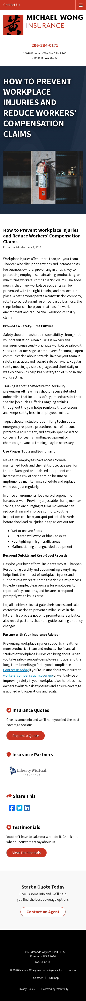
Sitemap (54, 978)
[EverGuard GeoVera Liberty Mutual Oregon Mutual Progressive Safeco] (28, 770)
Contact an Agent (43, 911)
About (73, 970)
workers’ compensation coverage (28, 675)
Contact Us (11, 5)
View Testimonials (26, 852)
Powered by (54, 989)
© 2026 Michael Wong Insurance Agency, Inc (36, 970)
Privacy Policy (26, 989)
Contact (38, 978)
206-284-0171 (45, 45)
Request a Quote (25, 735)
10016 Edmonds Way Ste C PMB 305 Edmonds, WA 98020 (43, 954)
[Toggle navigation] (81, 5)
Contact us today (16, 670)
